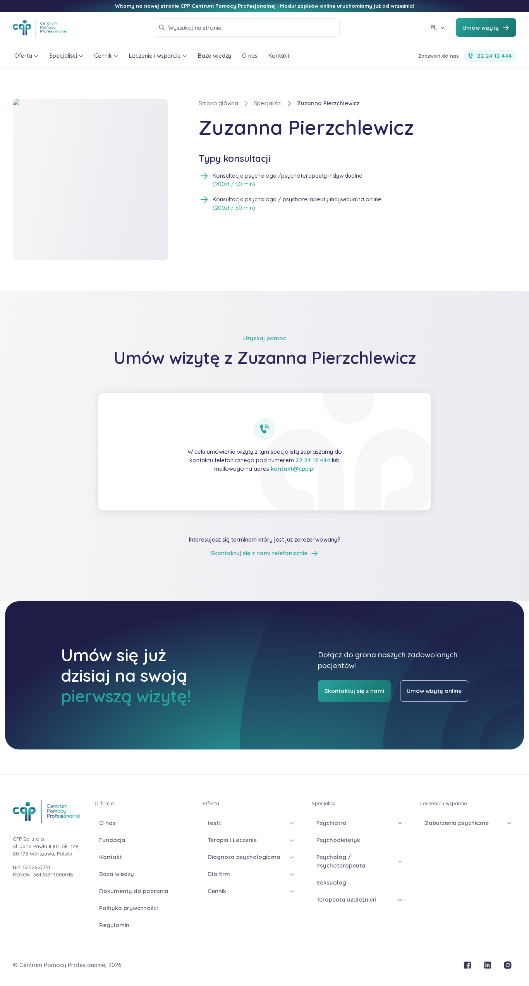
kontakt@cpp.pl (293, 468)
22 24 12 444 (312, 460)
